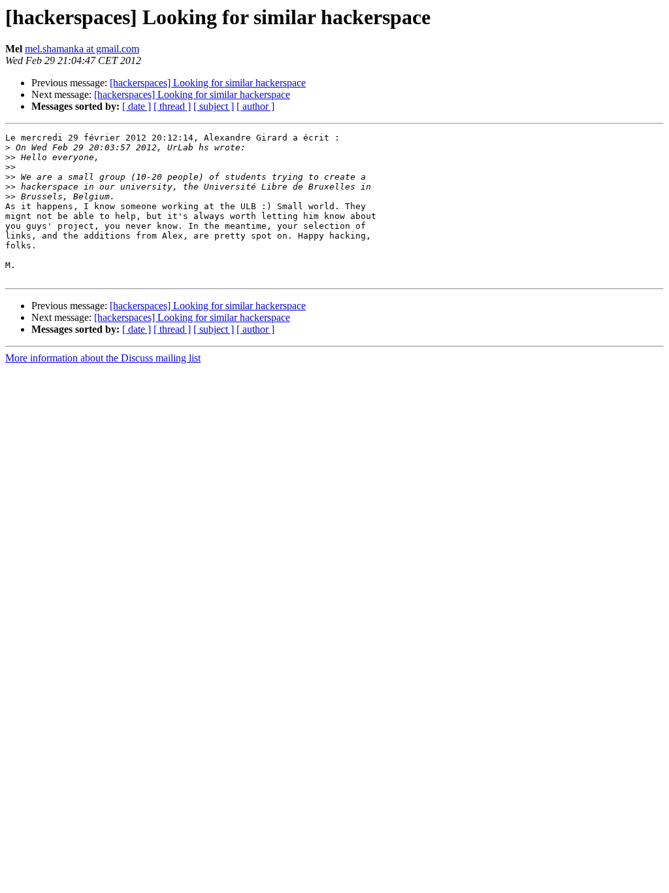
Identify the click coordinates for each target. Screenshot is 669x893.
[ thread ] (172, 106)
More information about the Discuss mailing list (103, 357)
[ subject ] (213, 106)
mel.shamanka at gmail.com (82, 48)
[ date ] (136, 106)
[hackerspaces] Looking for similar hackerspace (208, 82)
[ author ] (255, 106)
